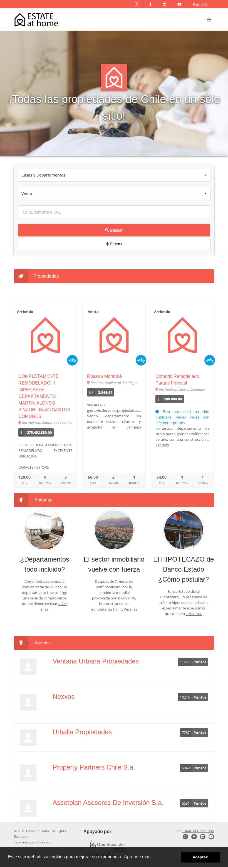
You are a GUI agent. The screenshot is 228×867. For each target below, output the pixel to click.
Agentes (42, 642)
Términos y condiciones (32, 842)
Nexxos (64, 696)
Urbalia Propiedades (82, 732)
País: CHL (200, 4)
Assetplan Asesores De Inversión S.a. (108, 802)
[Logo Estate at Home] (36, 20)
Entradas (43, 500)
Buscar (116, 230)
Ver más (162, 444)
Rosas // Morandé (104, 376)
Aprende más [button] (137, 856)
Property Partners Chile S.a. (94, 767)
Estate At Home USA (198, 831)
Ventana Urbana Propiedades (96, 661)
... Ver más (128, 609)
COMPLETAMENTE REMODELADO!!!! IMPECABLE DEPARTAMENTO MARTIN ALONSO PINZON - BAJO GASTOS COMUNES (44, 396)
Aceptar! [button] (200, 857)
